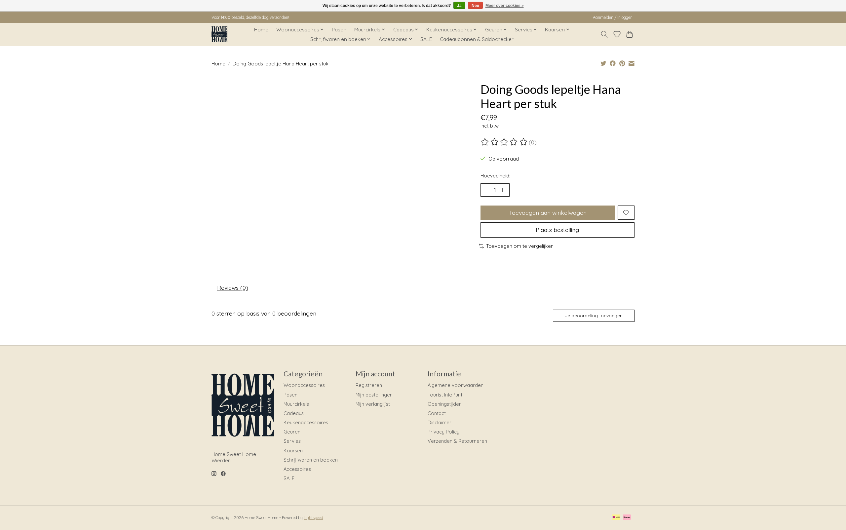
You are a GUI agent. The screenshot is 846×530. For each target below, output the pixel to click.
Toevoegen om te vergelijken (520, 246)
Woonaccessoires (304, 385)
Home (261, 29)
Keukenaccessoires (306, 422)
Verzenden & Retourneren (457, 441)
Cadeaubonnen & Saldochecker (477, 39)
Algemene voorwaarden (455, 385)
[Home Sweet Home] (219, 34)
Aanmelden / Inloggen (613, 17)
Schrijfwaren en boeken (311, 460)
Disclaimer (439, 422)
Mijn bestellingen (374, 395)
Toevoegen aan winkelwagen (548, 212)
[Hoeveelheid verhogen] (502, 190)
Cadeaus (294, 413)
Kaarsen (293, 450)
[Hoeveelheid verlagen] (487, 190)
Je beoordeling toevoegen (594, 316)
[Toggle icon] (604, 34)
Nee (475, 5)
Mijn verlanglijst (373, 404)
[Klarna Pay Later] (627, 517)
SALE (426, 39)
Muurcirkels (296, 404)
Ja (459, 5)
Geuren (292, 432)
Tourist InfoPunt (445, 395)
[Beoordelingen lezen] (505, 142)
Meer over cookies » (504, 5)
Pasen (339, 29)
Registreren (369, 385)
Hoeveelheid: (495, 175)
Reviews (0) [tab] (232, 287)
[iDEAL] (616, 517)
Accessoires (297, 469)
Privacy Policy (443, 432)
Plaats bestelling (557, 229)
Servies (292, 441)
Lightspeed (313, 517)
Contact (437, 413)
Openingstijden (445, 404)
